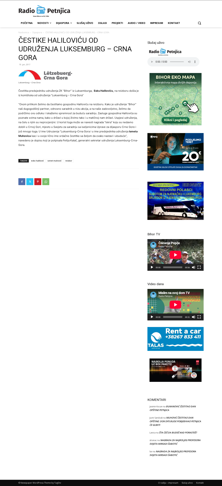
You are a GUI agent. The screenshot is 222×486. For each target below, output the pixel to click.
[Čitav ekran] (199, 267)
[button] (199, 23)
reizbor (68, 160)
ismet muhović (54, 160)
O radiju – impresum (168, 482)
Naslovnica (23, 32)
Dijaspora (37, 32)
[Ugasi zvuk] (193, 267)
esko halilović (37, 160)
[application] (175, 255)
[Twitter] (29, 181)
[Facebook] (21, 181)
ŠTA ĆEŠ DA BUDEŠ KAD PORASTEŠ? (178, 432)
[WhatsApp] (45, 181)
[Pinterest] (37, 181)
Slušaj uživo (187, 482)
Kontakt (200, 482)
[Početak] (152, 267)
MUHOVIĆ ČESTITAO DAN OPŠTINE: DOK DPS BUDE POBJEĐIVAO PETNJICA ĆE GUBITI (175, 421)
